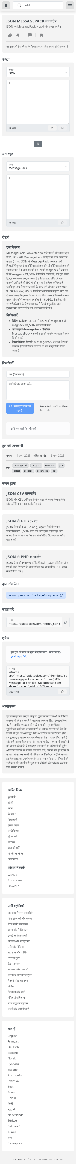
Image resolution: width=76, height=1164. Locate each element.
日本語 (12, 1132)
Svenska (13, 1081)
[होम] (6, 5)
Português (15, 1075)
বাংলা (10, 1137)
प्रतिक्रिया (13, 831)
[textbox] (40, 102)
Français (13, 1041)
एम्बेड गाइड (13, 825)
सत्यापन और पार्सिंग (17, 952)
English (12, 1036)
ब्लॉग (10, 808)
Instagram (15, 880)
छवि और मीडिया (16, 947)
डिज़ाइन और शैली (16, 992)
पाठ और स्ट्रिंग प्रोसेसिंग (20, 913)
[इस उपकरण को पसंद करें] (9, 35)
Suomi (12, 1092)
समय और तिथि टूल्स (18, 930)
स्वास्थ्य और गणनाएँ (17, 969)
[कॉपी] (62, 128)
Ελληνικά (14, 1126)
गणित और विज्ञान (16, 998)
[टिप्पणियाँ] (29, 35)
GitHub (12, 875)
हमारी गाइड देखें (18, 656)
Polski (12, 1098)
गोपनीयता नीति (15, 853)
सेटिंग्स (11, 842)
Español (13, 1070)
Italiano (13, 1053)
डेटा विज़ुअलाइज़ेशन (18, 1003)
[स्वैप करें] (38, 144)
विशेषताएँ (12, 820)
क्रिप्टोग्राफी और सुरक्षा (20, 918)
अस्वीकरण (13, 859)
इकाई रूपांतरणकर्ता (17, 935)
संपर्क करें (12, 836)
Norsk (12, 1058)
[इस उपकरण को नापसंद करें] (18, 35)
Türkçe (12, 1120)
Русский (13, 1064)
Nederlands (15, 1115)
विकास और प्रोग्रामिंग (19, 941)
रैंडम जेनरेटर (14, 964)
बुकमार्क (12, 797)
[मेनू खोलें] (70, 5)
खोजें (10, 803)
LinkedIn (13, 886)
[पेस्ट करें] (52, 128)
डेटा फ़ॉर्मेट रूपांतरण (18, 924)
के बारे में (12, 814)
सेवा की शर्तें (13, 848)
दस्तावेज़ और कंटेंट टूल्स (20, 975)
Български (15, 1143)
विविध (11, 986)
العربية (12, 1109)
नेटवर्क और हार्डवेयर (18, 981)
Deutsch (13, 1047)
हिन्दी (10, 1104)
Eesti (11, 1087)
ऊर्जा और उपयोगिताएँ (18, 1009)
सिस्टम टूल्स (14, 958)
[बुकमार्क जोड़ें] (41, 35)
